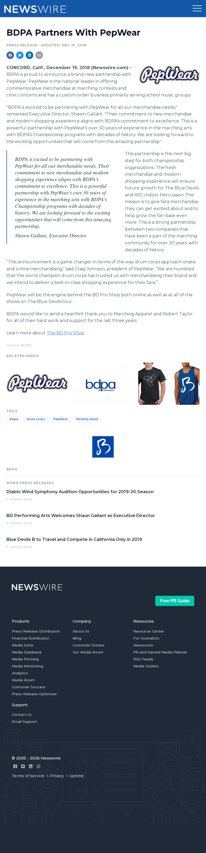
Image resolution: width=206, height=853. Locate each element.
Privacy (57, 775)
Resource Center (148, 631)
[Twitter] (23, 766)
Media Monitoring (27, 666)
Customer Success (29, 687)
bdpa (14, 419)
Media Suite (22, 645)
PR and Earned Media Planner (160, 652)
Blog (77, 638)
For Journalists (146, 638)
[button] (197, 8)
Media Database (27, 652)
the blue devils (87, 419)
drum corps (36, 419)
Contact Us (22, 714)
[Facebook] (15, 766)
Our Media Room (88, 652)
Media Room (23, 680)
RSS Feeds (143, 659)
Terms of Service (28, 775)
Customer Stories (88, 645)
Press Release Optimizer (34, 694)
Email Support (24, 721)
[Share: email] (39, 55)
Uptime (76, 775)
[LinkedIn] (30, 766)
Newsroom (143, 645)
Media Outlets (146, 666)
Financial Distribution (30, 638)
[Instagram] (38, 766)
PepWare (60, 419)
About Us (81, 631)
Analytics (20, 673)
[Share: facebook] (10, 55)
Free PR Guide (175, 600)
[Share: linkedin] (29, 55)
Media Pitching (25, 659)
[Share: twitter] (19, 55)
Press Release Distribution (36, 631)
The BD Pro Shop (65, 332)
